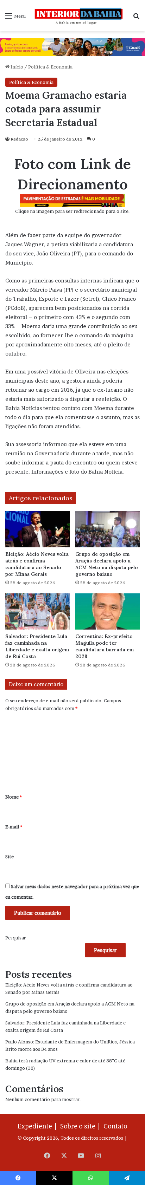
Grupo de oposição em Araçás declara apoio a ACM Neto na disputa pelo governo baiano (106, 564)
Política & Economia (50, 67)
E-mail (13, 826)
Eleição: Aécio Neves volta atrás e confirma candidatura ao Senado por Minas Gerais (37, 564)
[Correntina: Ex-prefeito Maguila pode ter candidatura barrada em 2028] (107, 611)
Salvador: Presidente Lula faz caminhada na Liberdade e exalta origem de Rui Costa (37, 646)
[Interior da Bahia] (79, 15)
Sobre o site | (81, 1126)
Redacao (19, 139)
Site (9, 856)
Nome (13, 797)
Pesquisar (15, 937)
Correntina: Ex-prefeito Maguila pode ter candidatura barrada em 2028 (104, 646)
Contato (115, 1126)
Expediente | (38, 1126)
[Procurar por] (136, 18)
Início (16, 67)
